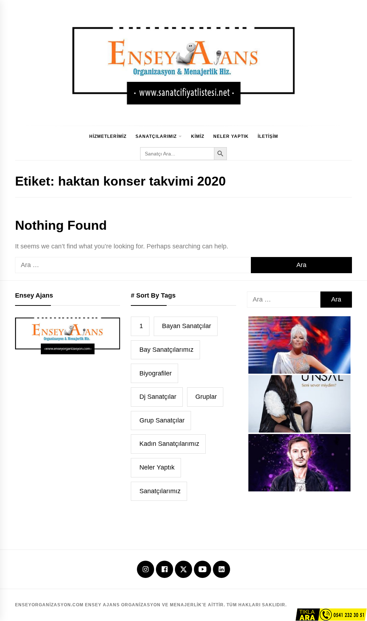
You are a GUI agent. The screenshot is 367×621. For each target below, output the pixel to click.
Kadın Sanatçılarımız (169, 443)
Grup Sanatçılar (162, 420)
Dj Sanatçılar (157, 396)
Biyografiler (155, 373)
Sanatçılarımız (156, 136)
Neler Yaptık (231, 136)
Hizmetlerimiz (108, 136)
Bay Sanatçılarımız (166, 349)
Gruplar (206, 396)
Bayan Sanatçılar (186, 326)
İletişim (268, 136)
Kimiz (197, 136)
